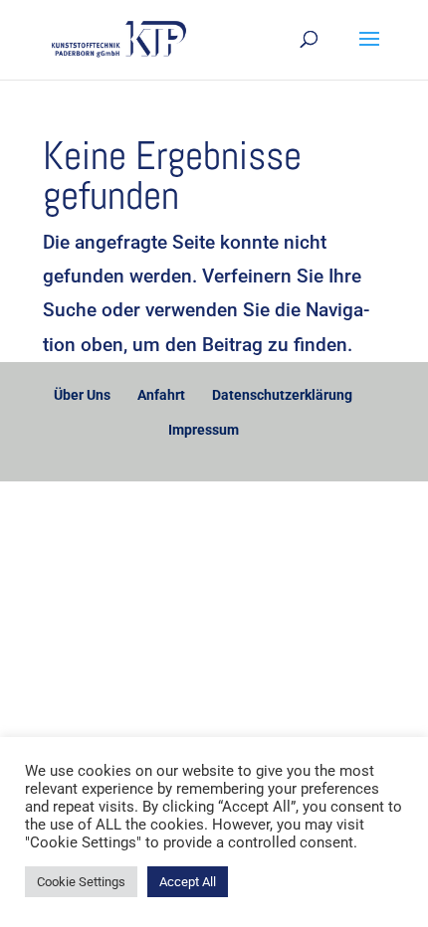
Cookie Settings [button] (81, 881)
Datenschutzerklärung (282, 395)
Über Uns (82, 395)
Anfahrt (161, 395)
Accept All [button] (187, 881)
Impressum (203, 430)
